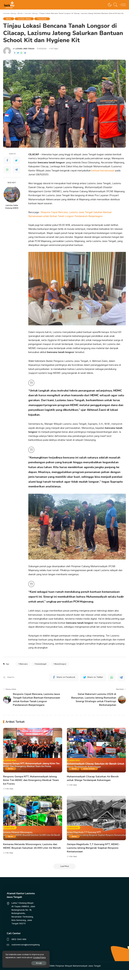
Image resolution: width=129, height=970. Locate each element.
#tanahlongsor (60, 664)
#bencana (24, 664)
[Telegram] (25, 53)
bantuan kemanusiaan (103, 170)
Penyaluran (42, 19)
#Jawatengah (41, 664)
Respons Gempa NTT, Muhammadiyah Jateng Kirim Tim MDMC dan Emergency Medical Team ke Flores (31, 780)
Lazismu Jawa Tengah (24, 48)
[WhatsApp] (21, 53)
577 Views (54, 48)
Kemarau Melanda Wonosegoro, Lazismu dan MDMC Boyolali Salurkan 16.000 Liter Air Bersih (32, 846)
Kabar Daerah (89, 769)
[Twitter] (18, 53)
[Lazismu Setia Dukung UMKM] (12, 194)
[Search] (114, 4)
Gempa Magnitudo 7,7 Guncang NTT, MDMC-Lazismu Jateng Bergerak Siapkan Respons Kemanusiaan (93, 848)
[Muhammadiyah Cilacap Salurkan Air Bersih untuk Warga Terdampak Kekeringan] (96, 750)
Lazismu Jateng (24, 19)
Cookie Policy (39, 957)
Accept (39, 963)
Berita (8, 19)
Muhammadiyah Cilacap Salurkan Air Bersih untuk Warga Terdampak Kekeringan (93, 778)
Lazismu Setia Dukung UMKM (11, 206)
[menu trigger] (122, 4)
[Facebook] (14, 53)
